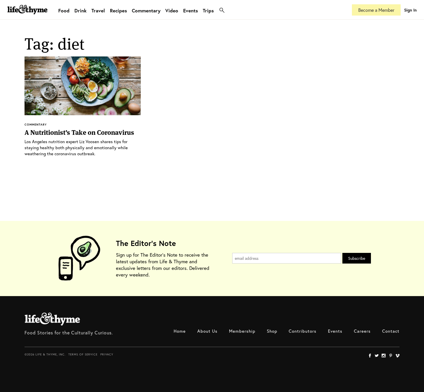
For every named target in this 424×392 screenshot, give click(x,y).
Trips (208, 10)
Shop (272, 331)
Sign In (410, 10)
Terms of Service (82, 354)
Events (190, 10)
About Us (207, 331)
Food (64, 10)
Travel (98, 10)
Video (171, 10)
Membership (242, 331)
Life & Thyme (52, 319)
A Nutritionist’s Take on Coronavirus (79, 132)
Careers (362, 331)
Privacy (106, 354)
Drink (80, 10)
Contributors (302, 331)
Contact (390, 331)
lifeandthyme (27, 15)
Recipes (118, 10)
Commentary (146, 10)
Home (180, 331)
